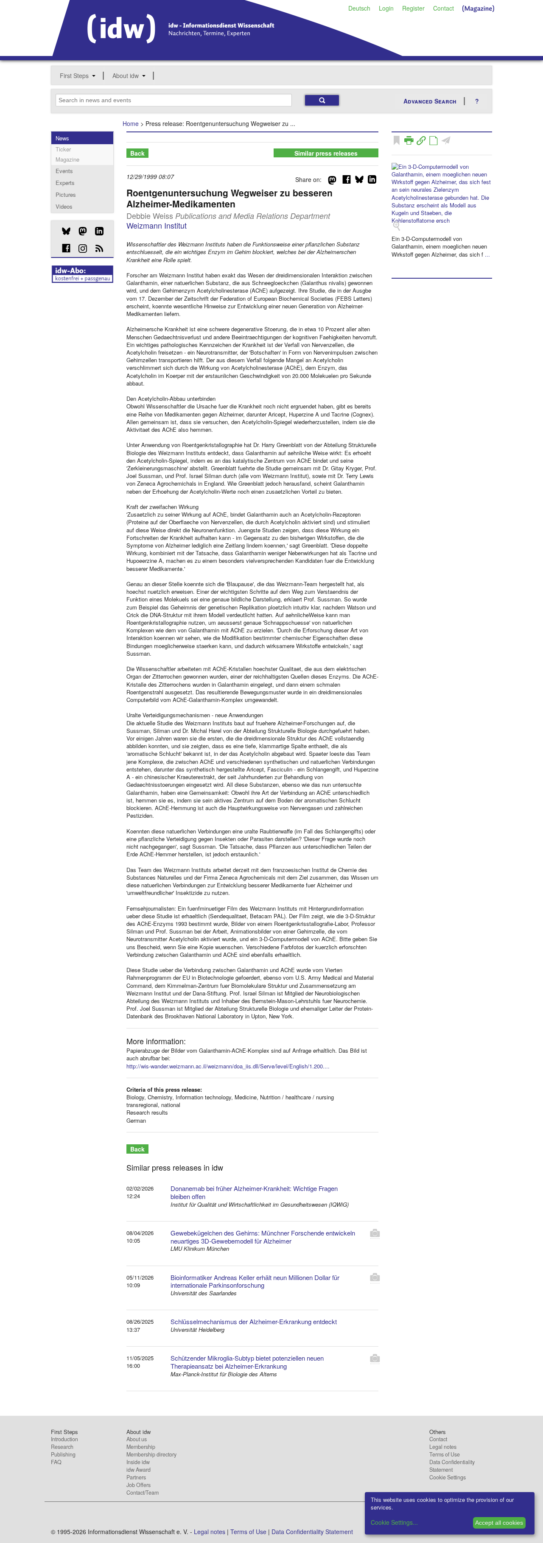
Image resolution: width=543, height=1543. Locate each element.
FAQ (56, 1462)
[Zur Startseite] (227, 53)
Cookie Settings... (394, 1522)
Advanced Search (429, 101)
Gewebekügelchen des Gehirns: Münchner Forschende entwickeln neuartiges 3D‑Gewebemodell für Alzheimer (263, 1236)
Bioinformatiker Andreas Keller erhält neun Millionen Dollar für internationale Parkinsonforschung (255, 1281)
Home (131, 123)
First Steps (74, 75)
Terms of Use (444, 1454)
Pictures (66, 194)
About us (136, 1439)
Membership (140, 1447)
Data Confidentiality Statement (452, 1465)
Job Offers (138, 1485)
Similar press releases (326, 153)
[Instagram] (79, 248)
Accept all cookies (499, 1522)
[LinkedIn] (96, 231)
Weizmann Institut (156, 225)
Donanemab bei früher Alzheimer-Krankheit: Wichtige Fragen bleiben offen (254, 1192)
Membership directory (151, 1454)
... (487, 254)
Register (413, 8)
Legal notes (442, 1447)
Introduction (64, 1439)
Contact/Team (142, 1492)
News (62, 138)
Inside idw (138, 1462)
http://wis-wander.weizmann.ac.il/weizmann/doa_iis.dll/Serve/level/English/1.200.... (228, 1066)
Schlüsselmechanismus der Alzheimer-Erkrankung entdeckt (254, 1321)
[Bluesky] (63, 231)
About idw (125, 75)
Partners (136, 1477)
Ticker (63, 149)
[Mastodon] (79, 231)
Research (62, 1447)
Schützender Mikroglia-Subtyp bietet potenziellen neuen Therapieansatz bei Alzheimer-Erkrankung (247, 1361)
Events (64, 171)
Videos (64, 206)
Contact (443, 8)
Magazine (67, 159)
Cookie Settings (447, 1477)
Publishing (63, 1454)
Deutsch (359, 8)
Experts (65, 183)
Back (137, 153)
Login (386, 8)
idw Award (138, 1469)
